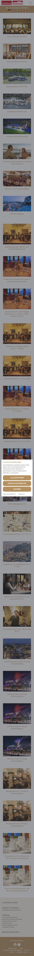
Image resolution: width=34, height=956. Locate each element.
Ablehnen (17, 489)
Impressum (21, 494)
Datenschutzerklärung (9, 494)
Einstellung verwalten (17, 483)
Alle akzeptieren (17, 478)
